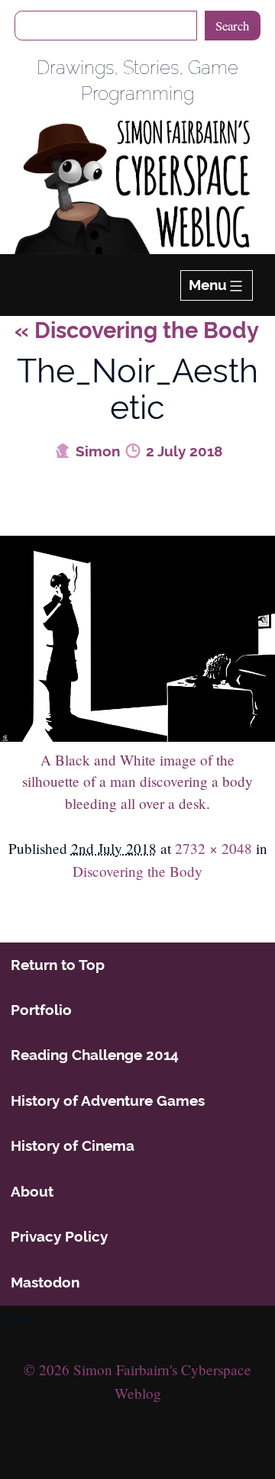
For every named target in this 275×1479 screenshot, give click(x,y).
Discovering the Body (137, 330)
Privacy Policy (59, 1236)
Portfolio (41, 1009)
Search (232, 25)
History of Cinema (72, 1145)
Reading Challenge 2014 (95, 1054)
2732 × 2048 (213, 848)
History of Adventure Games (108, 1100)
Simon (96, 451)
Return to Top (58, 964)
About (32, 1191)
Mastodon (45, 1282)
